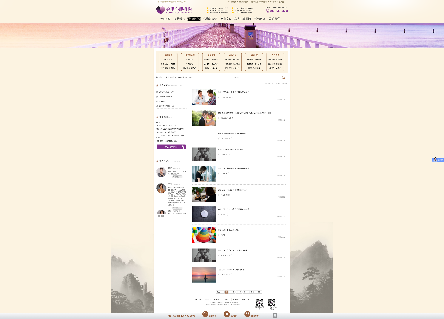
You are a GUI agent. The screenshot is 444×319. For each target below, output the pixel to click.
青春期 (193, 68)
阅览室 (225, 18)
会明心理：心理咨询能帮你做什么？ (232, 190)
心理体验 (271, 59)
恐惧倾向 (207, 64)
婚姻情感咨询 (182, 77)
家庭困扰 (254, 55)
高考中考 (186, 68)
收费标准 (162, 101)
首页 (218, 292)
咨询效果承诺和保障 (166, 92)
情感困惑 (172, 68)
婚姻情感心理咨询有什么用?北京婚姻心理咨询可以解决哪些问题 (244, 113)
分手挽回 (172, 64)
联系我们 (282, 2)
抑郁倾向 (207, 59)
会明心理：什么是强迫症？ (229, 230)
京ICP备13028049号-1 (231, 302)
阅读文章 (282, 99)
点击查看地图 (171, 147)
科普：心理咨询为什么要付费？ (231, 150)
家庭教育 (250, 64)
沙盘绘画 (279, 59)
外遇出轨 (164, 64)
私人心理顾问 (242, 18)
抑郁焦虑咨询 (171, 77)
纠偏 (187, 64)
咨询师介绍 (210, 18)
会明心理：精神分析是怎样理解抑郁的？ (234, 169)
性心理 (257, 68)
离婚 (170, 59)
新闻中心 (263, 2)
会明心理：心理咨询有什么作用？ (232, 270)
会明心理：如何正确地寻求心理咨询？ (233, 250)
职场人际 (232, 55)
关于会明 (273, 2)
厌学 (192, 64)
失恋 (166, 59)
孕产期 (215, 68)
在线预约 (177, 192)
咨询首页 (165, 18)
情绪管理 (236, 64)
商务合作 (208, 299)
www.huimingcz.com (220, 304)
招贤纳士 (217, 299)
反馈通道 (227, 299)
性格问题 (279, 64)
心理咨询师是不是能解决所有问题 (232, 134)
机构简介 (179, 18)
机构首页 (232, 2)
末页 (259, 292)
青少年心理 (190, 55)
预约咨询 (259, 18)
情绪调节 (211, 55)
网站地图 (236, 299)
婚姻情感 (168, 55)
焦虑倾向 (215, 59)
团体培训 (254, 2)
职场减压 (228, 59)
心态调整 (271, 68)
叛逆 (187, 59)
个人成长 (275, 55)
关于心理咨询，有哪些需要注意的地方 (233, 92)
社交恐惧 (228, 64)
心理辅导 (277, 83)
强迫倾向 (215, 64)
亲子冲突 (257, 59)
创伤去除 (271, 64)
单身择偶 (164, 68)
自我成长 (279, 68)
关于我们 (198, 299)
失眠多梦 (208, 68)
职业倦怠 (236, 59)
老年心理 (257, 64)
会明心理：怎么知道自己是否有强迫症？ (234, 209)
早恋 (192, 59)
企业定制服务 (243, 2)
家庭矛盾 (251, 68)
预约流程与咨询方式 (166, 106)
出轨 (190, 77)
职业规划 (228, 68)
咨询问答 (194, 18)
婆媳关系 (250, 59)
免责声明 (245, 299)
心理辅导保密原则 (165, 96)
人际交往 (236, 68)
